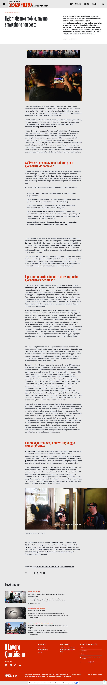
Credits (100, 674)
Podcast (94, 4)
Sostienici (86, 4)
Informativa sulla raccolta (37, 683)
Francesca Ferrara (71, 39)
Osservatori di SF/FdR (67, 647)
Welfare (30, 591)
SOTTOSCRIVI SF (43, 649)
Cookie (95, 674)
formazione (29, 383)
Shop (71, 4)
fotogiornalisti (46, 122)
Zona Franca (17, 13)
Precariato (43, 623)
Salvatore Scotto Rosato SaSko (47, 567)
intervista (56, 542)
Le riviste (41, 647)
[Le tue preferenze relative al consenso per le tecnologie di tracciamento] (104, 682)
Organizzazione (41, 608)
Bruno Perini (34, 635)
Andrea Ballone (35, 603)
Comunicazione (9, 13)
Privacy (90, 674)
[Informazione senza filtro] (11, 675)
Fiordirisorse (65, 644)
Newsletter (78, 4)
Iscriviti (91, 662)
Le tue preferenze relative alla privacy (60, 683)
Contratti (31, 623)
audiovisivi (53, 256)
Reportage (42, 644)
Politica (36, 623)
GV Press (38, 176)
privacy (84, 658)
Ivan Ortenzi (34, 618)
